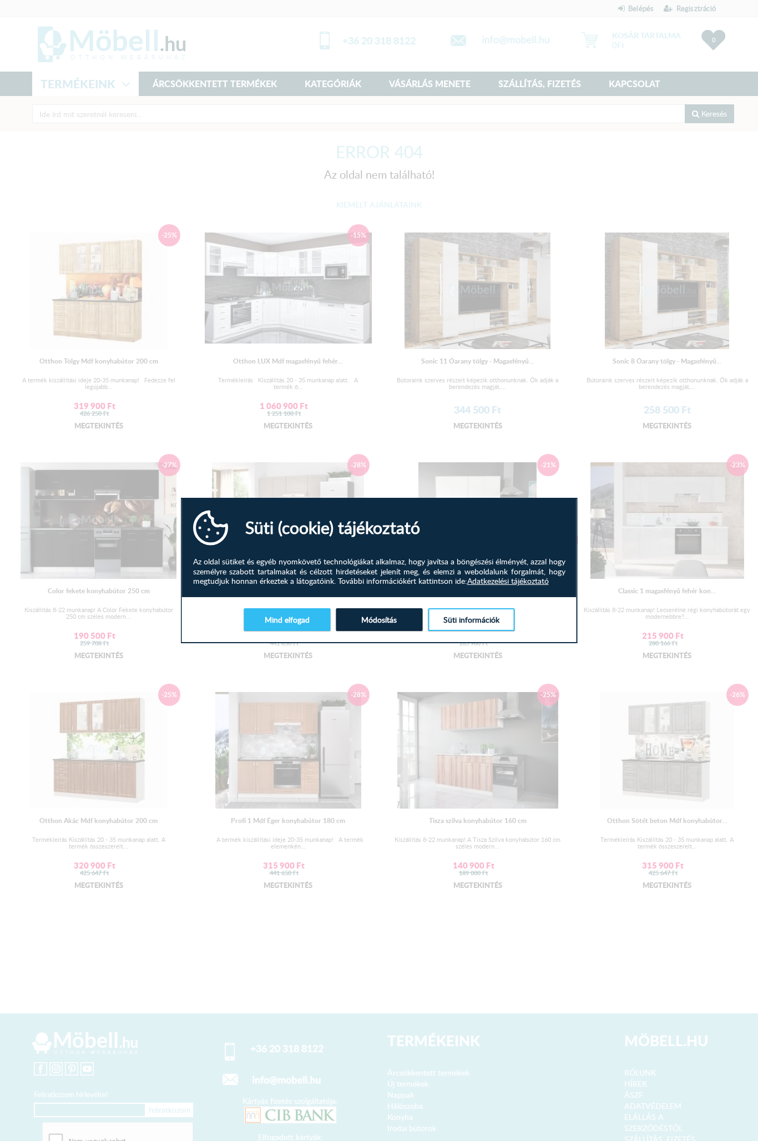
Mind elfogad (287, 619)
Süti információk (471, 619)
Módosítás (379, 619)
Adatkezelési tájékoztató (508, 581)
